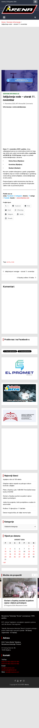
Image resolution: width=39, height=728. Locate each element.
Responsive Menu (35, 1)
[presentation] (33, 575)
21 (24, 554)
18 (10, 554)
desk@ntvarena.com (12, 672)
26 (15, 557)
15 (29, 551)
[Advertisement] (19, 47)
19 (15, 554)
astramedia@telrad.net (9, 670)
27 (19, 557)
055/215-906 (15, 664)
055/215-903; (6, 662)
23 (33, 554)
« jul (4, 562)
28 (24, 557)
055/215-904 (15, 662)
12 (15, 551)
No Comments (28, 103)
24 (5, 557)
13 (19, 551)
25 (10, 557)
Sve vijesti (8, 595)
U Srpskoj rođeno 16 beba (25, 278)
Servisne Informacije (11, 94)
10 (5, 551)
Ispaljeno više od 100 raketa (12, 479)
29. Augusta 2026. (10, 605)
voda (12, 262)
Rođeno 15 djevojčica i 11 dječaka (14, 508)
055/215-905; (6, 664)
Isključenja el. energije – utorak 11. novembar (19, 271)
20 (19, 554)
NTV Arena (19, 103)
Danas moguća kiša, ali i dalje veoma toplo (17, 513)
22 (29, 554)
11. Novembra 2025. (9, 103)
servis (8, 262)
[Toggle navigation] (4, 17)
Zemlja (16, 595)
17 (5, 554)
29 (29, 557)
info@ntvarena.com (8, 668)
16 (33, 551)
